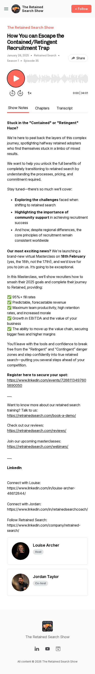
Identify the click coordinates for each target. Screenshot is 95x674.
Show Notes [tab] (18, 107)
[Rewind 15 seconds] (12, 93)
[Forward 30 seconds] (20, 93)
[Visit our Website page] (58, 649)
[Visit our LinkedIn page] (37, 649)
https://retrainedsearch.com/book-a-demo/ (41, 415)
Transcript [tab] (64, 108)
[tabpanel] (47, 329)
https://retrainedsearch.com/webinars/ (37, 446)
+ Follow (81, 9)
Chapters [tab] (42, 108)
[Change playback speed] (29, 93)
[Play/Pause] (16, 78)
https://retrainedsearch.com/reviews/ (36, 430)
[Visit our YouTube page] (47, 649)
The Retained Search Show (32, 9)
